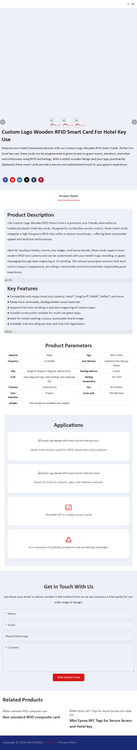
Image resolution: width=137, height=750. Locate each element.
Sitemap (50, 742)
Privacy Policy (68, 742)
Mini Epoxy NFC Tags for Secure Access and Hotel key (101, 724)
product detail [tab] (68, 196)
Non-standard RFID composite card (31, 717)
